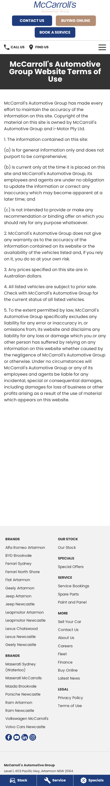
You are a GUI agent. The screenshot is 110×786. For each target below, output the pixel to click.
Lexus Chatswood (21, 628)
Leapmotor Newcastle (25, 620)
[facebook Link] (8, 737)
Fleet (62, 654)
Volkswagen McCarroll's (26, 718)
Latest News (69, 678)
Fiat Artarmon (17, 579)
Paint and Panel (72, 602)
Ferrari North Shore (22, 571)
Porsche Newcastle (23, 694)
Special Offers (71, 566)
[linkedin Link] (24, 737)
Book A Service (55, 32)
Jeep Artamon (18, 596)
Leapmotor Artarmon (24, 612)
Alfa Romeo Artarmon (25, 547)
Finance (65, 662)
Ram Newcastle (19, 710)
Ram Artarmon (18, 702)
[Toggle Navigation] (102, 47)
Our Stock (67, 547)
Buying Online (75, 20)
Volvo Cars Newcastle (25, 726)
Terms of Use (70, 705)
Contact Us (32, 20)
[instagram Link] (32, 737)
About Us (66, 637)
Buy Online (68, 670)
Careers (65, 646)
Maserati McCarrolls (23, 678)
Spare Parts (68, 594)
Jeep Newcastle (20, 604)
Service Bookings (73, 586)
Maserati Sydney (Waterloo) (20, 667)
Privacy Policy (70, 697)
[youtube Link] (16, 737)
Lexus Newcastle (20, 636)
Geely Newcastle (20, 644)
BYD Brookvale (18, 555)
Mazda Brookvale (21, 686)
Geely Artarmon (19, 588)
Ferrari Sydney (18, 563)
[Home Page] (55, 7)
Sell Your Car (69, 621)
